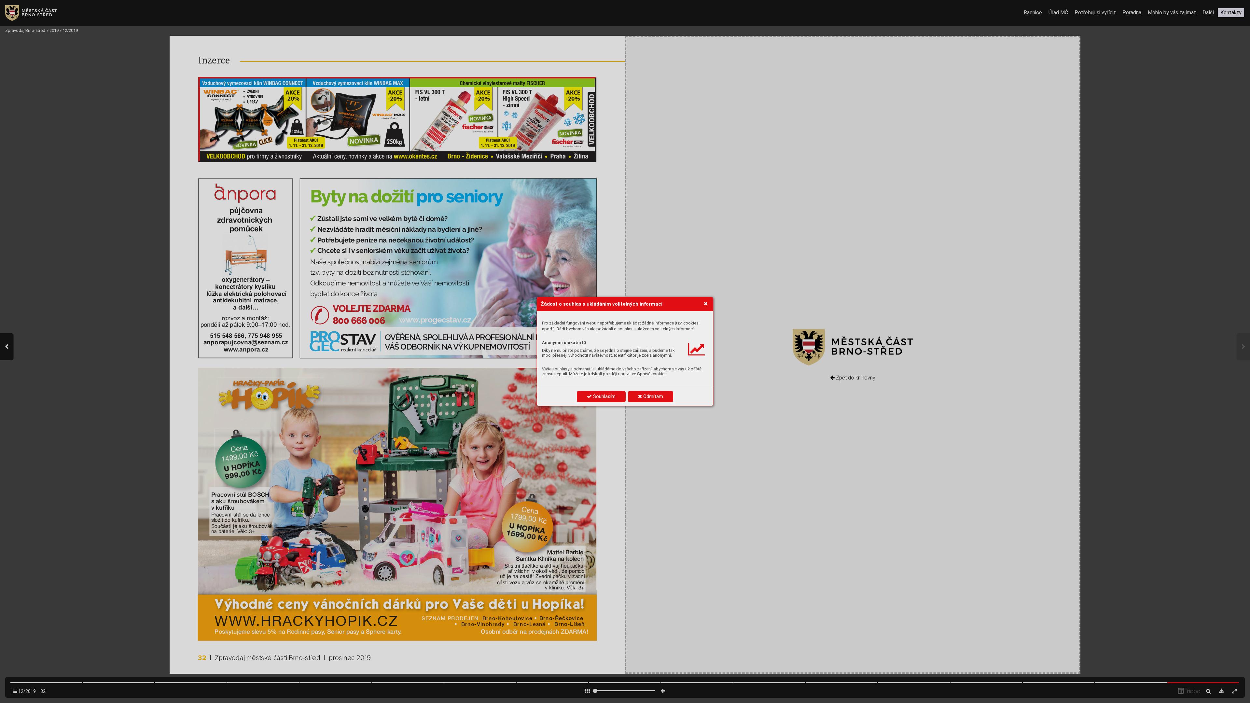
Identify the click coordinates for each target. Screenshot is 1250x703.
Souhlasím (604, 396)
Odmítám (652, 396)
